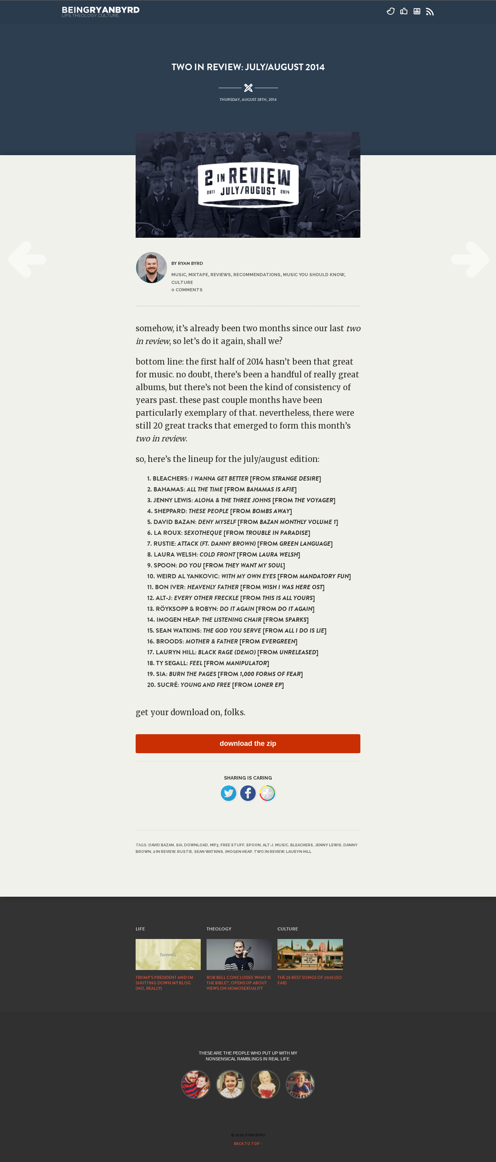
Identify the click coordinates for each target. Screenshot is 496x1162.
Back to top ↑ (248, 1144)
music (178, 274)
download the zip (248, 743)
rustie (184, 851)
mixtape (198, 274)
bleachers (301, 845)
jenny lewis (328, 845)
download (196, 845)
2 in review (164, 851)
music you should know (313, 274)
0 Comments (187, 289)
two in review (269, 851)
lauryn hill (299, 851)
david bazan (161, 845)
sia (179, 845)
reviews (220, 274)
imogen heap (238, 851)
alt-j (268, 845)
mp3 (214, 845)
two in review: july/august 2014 (248, 67)
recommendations (257, 274)
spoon (253, 845)
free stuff (232, 845)
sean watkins (208, 851)
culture (182, 282)
